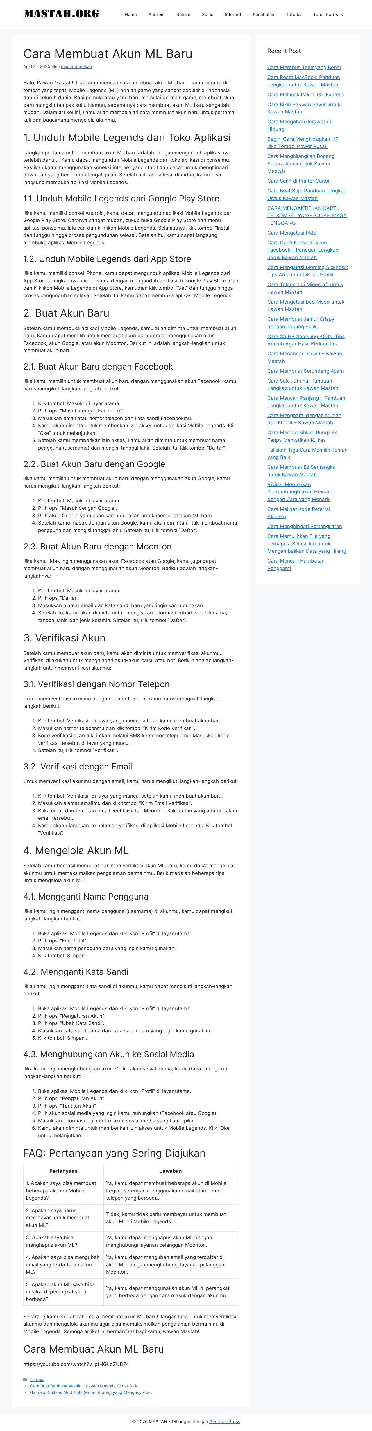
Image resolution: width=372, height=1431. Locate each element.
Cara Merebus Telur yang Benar (304, 67)
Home (131, 14)
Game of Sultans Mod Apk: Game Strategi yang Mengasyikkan (91, 1392)
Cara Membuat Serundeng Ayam (305, 371)
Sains (207, 14)
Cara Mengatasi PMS (291, 233)
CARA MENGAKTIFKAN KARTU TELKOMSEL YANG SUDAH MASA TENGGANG (307, 215)
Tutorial (294, 14)
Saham (183, 14)
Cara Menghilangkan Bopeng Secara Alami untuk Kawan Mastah (301, 163)
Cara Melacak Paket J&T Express (305, 95)
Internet (233, 14)
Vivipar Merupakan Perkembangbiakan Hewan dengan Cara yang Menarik (299, 492)
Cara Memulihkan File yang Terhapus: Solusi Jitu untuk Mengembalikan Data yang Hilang (306, 543)
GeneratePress (224, 1421)
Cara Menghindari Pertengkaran (304, 526)
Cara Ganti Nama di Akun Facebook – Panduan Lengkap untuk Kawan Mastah (302, 250)
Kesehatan (263, 14)
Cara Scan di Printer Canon (299, 181)
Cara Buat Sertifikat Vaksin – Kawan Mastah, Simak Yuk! (84, 1385)
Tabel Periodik (328, 14)
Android (157, 14)
